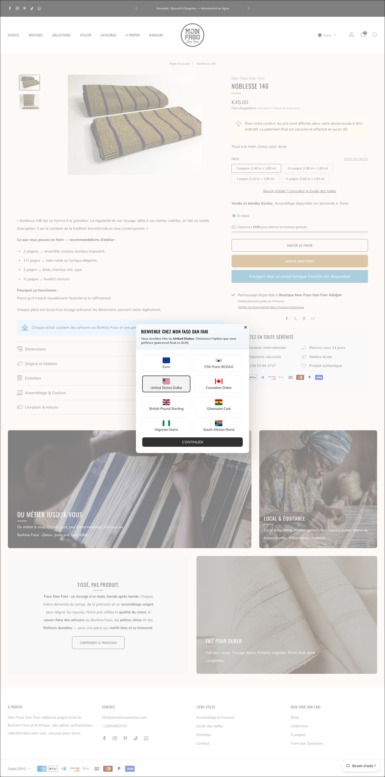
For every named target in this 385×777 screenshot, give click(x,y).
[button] (166, 363)
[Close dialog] (245, 327)
